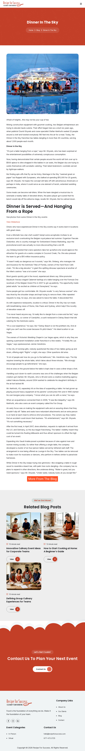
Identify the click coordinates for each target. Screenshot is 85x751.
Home (31, 30)
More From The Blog (42, 479)
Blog (38, 30)
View (12, 559)
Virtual (10, 738)
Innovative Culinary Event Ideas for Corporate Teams (23, 550)
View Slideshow (13, 222)
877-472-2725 (49, 738)
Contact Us (41, 669)
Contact (61, 720)
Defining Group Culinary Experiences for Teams (19, 600)
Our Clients (62, 711)
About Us (61, 707)
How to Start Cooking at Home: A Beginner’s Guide (60, 550)
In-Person (12, 734)
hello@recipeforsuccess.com (55, 734)
